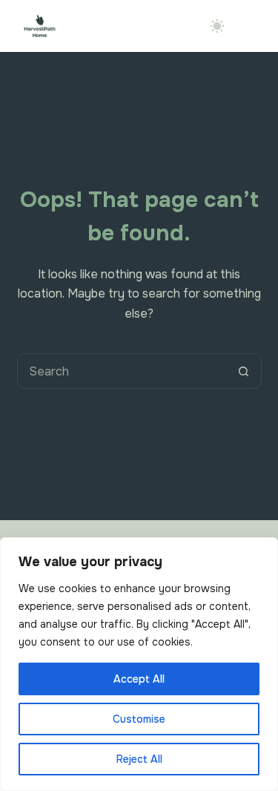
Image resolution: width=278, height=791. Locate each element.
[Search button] (244, 371)
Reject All (139, 759)
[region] (139, 664)
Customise (139, 719)
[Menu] (254, 26)
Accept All (139, 679)
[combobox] (122, 371)
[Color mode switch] (217, 26)
